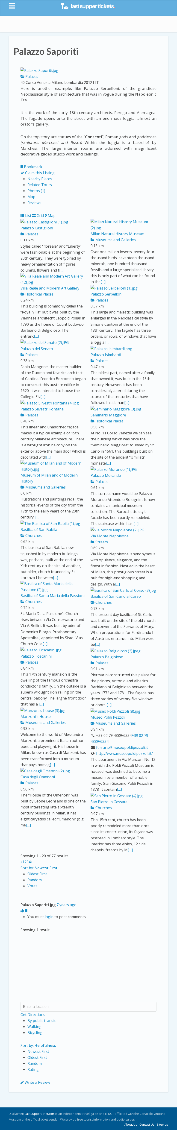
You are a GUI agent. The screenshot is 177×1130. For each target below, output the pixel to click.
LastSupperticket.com (40, 1114)
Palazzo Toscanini (36, 656)
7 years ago (66, 904)
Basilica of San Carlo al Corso (116, 596)
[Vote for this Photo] (23, 910)
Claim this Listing (39, 172)
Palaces (31, 76)
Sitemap (162, 1124)
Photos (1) (36, 190)
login (49, 916)
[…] (61, 270)
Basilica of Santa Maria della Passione (53, 595)
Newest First (38, 1051)
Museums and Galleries (115, 239)
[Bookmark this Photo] (26, 910)
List (27, 215)
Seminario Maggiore (108, 415)
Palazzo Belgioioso (107, 656)
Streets (101, 542)
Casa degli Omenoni (38, 776)
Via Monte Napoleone (110, 536)
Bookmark (32, 166)
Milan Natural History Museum (117, 233)
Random (34, 879)
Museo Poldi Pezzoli (108, 717)
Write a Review (37, 1082)
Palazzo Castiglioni (37, 228)
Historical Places (38, 294)
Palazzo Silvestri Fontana (42, 409)
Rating (33, 1069)
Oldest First (37, 873)
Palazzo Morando (106, 475)
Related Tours (39, 184)
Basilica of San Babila (39, 529)
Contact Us (146, 1124)
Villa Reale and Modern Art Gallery (50, 288)
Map (31, 196)
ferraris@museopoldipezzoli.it (122, 747)
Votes (32, 885)
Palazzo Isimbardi (106, 354)
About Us (130, 1124)
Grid (40, 215)
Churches (33, 535)
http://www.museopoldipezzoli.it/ (124, 753)
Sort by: (39, 867)
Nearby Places (39, 178)
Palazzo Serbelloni (106, 294)
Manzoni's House (36, 716)
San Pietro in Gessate (109, 801)
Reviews (34, 202)
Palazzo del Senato (37, 348)
